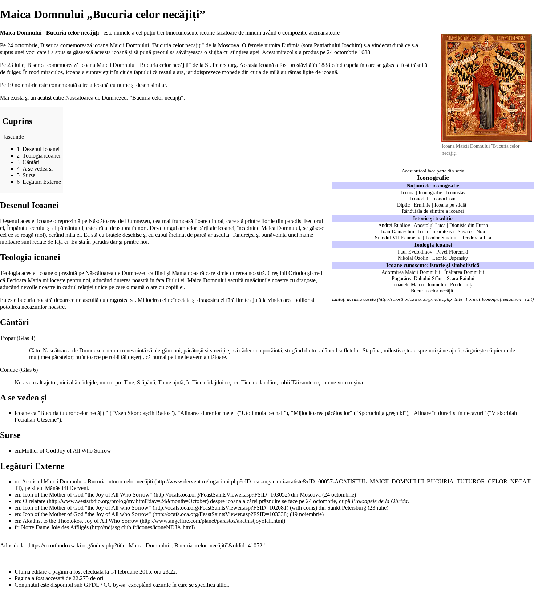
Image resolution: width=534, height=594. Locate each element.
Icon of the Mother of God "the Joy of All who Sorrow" (87, 508)
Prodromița (461, 284)
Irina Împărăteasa (436, 231)
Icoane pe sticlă (450, 205)
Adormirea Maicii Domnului (410, 272)
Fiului (172, 280)
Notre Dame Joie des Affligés (55, 527)
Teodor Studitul (441, 237)
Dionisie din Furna (468, 225)
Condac (9, 370)
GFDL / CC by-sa (104, 585)
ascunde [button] (14, 137)
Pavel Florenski (452, 252)
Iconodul (419, 199)
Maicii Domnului (129, 45)
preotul (161, 52)
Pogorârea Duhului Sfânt (417, 278)
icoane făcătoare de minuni (230, 32)
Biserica (49, 45)
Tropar (7, 338)
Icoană (407, 192)
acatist (44, 98)
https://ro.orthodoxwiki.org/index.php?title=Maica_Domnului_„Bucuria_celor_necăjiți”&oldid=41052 (145, 545)
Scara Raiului (460, 278)
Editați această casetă (354, 299)
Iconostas (455, 192)
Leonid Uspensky (450, 258)
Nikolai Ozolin (413, 258)
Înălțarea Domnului (464, 272)
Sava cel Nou (471, 231)
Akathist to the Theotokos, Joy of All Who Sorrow (80, 521)
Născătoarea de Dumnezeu (119, 221)
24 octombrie (22, 45)
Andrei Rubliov (394, 225)
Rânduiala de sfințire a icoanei (433, 211)
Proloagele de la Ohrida (380, 501)
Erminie (422, 205)
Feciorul (313, 221)
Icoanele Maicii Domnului (419, 284)
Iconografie (433, 177)
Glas (24, 338)
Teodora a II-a (476, 237)
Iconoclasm (444, 199)
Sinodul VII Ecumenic (398, 237)
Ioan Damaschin (397, 231)
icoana (87, 65)
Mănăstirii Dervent (66, 488)
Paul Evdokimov (415, 252)
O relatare (34, 501)
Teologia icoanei (433, 245)
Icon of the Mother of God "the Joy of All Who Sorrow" (87, 494)
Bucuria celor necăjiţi (156, 98)
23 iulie (15, 65)
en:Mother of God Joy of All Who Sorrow (63, 450)
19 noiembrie (22, 85)
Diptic (403, 205)
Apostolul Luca (429, 225)
